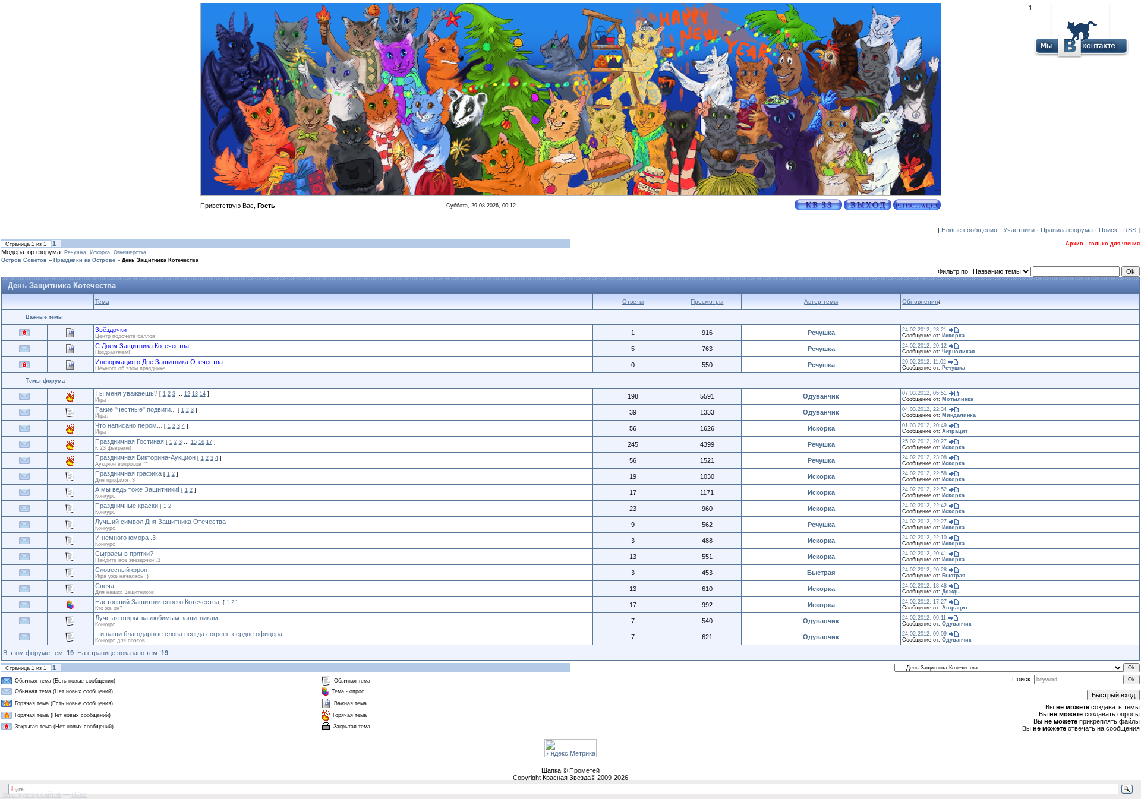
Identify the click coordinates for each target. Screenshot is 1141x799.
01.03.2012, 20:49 (924, 425)
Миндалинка (959, 415)
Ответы (633, 301)
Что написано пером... (128, 425)
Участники (1019, 229)
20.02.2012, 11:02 (924, 362)
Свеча (104, 585)
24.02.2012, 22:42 (924, 506)
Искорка (100, 252)
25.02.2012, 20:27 (924, 441)
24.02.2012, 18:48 (924, 586)
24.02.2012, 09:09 (924, 634)
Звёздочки (111, 329)
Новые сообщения (969, 229)
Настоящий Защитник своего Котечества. (158, 601)
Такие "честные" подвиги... (135, 409)
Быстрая (821, 572)
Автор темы (821, 301)
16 (201, 442)
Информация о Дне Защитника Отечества (159, 361)
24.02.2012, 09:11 (924, 618)
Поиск (1108, 229)
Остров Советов (24, 260)
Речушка (75, 252)
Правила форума (1067, 229)
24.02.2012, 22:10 (924, 538)
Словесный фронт (122, 569)
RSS (1129, 229)
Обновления (920, 301)
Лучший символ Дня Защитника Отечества (160, 521)
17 (209, 442)
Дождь (951, 592)
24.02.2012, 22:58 (924, 473)
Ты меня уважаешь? (126, 393)
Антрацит (954, 431)
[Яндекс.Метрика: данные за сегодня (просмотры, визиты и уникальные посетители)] (570, 748)
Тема (102, 301)
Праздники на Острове (84, 260)
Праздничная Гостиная (129, 441)
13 (195, 394)
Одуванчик (821, 396)
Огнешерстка (130, 252)
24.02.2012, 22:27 (924, 522)
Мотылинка (957, 399)
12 (187, 394)
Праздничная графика (128, 473)
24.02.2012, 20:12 (924, 346)
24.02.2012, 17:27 (924, 602)
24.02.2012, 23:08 (924, 457)
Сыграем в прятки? (124, 553)
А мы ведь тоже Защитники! (137, 489)
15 (194, 442)
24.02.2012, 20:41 (924, 554)
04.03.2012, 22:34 (924, 409)
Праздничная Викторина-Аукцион (145, 457)
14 (203, 394)
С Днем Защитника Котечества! (143, 345)
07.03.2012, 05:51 (924, 393)
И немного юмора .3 (125, 537)
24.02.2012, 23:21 (924, 330)
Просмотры (707, 301)
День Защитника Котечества (160, 260)
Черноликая (958, 352)
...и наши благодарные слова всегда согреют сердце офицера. (189, 633)
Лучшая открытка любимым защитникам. (157, 617)
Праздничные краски (126, 505)
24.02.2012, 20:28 (924, 570)
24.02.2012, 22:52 (924, 489)
